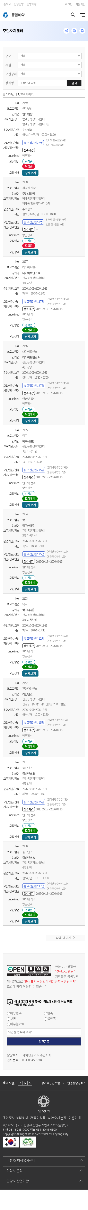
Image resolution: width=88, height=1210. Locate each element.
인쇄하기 (82, 31)
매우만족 (16, 1013)
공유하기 (66, 31)
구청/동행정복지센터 (21, 1160)
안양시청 (32, 4)
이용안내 (75, 1118)
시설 (8, 65)
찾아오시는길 (57, 1118)
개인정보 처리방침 (15, 1118)
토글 (73, 15)
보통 (13, 1018)
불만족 (51, 1018)
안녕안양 (19, 4)
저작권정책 (38, 1118)
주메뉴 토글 (82, 15)
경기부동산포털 (50, 1083)
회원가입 (80, 4)
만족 (50, 1013)
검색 (74, 83)
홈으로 (7, 4)
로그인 (68, 4)
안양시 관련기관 (18, 1181)
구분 (8, 56)
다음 (29, 1083)
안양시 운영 (15, 1171)
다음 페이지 (63, 938)
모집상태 (11, 74)
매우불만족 (17, 1024)
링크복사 (74, 31)
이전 (20, 1083)
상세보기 (30, 173)
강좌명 (9, 83)
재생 (25, 1083)
